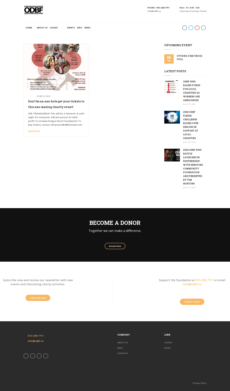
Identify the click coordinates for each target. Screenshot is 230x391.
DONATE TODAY (192, 301)
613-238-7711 (204, 280)
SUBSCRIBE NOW (38, 297)
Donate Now (115, 246)
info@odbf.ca (154, 11)
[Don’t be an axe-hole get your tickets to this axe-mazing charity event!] (56, 66)
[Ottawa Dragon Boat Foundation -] (33, 9)
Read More (34, 131)
